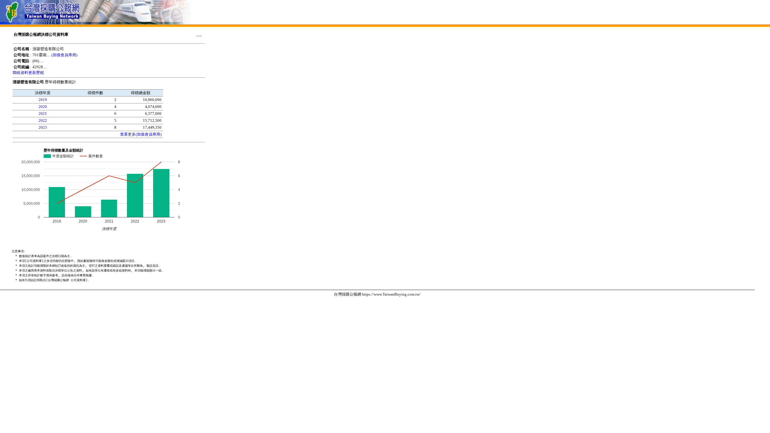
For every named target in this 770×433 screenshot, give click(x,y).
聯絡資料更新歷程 (28, 72)
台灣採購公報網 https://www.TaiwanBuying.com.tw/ (377, 294)
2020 (42, 106)
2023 (42, 127)
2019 (42, 99)
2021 (42, 113)
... (199, 34)
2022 (42, 120)
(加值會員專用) (64, 55)
